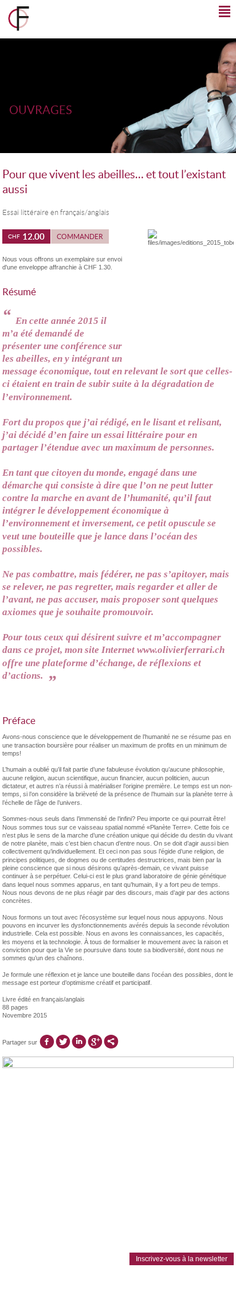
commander (80, 236)
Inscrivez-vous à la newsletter (181, 1259)
